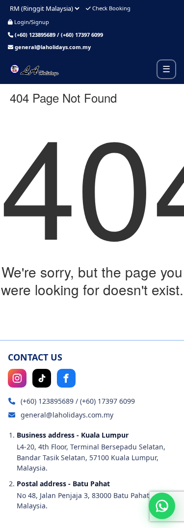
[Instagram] (17, 378)
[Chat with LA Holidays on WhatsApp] (162, 506)
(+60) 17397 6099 (82, 34)
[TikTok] (41, 378)
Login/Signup (31, 22)
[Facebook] (66, 378)
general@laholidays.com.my (53, 47)
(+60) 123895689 (35, 34)
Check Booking (111, 8)
